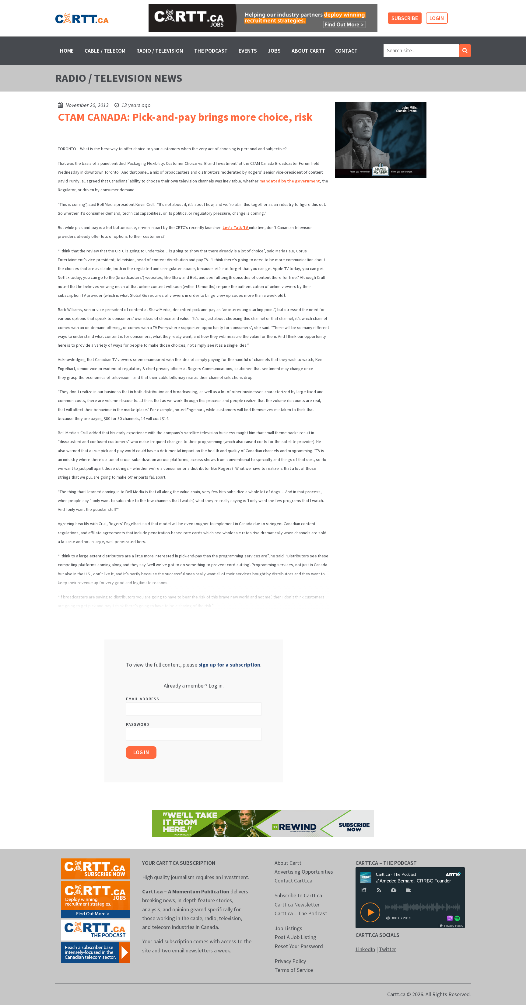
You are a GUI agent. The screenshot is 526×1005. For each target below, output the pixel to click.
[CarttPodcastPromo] (95, 929)
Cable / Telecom (105, 50)
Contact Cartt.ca (293, 880)
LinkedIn (365, 949)
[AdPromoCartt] (95, 952)
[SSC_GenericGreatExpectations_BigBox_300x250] (380, 139)
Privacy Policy (290, 961)
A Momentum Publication (198, 891)
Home (67, 50)
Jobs (274, 50)
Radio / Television (159, 50)
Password (137, 724)
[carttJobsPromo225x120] (95, 898)
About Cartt (308, 50)
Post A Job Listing (295, 937)
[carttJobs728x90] (263, 18)
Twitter (387, 949)
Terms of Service (294, 969)
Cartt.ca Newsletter (297, 904)
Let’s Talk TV (236, 227)
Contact (346, 50)
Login (437, 18)
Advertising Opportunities (304, 871)
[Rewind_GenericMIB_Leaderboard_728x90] (263, 822)
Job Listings (288, 928)
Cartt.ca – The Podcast (301, 913)
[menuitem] (67, 50)
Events (248, 50)
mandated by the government (289, 181)
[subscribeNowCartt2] (95, 868)
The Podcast (211, 50)
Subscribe (404, 18)
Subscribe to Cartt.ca (298, 895)
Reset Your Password (299, 946)
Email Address (142, 699)
